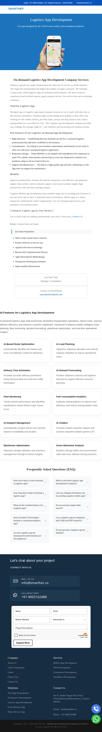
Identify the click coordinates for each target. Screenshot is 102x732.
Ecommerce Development (65, 672)
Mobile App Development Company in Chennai (67, 724)
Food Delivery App (16, 707)
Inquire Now (23, 642)
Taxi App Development (18, 693)
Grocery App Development (20, 702)
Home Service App (16, 712)
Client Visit (13, 677)
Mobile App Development (65, 663)
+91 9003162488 (36, 3)
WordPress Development (64, 677)
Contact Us (77, 216)
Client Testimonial (16, 667)
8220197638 (68, 3)
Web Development (61, 667)
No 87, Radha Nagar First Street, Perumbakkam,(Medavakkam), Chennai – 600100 (72, 698)
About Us (12, 663)
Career (11, 672)
